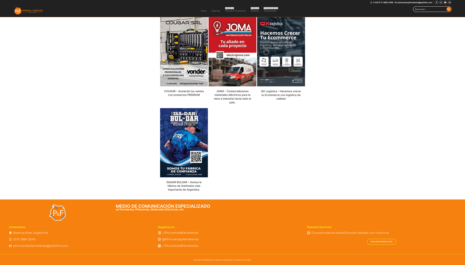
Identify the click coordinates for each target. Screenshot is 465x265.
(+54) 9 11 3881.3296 (383, 2)
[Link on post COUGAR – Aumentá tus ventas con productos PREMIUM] (184, 51)
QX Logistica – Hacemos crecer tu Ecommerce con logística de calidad (281, 95)
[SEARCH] (449, 9)
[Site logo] (28, 11)
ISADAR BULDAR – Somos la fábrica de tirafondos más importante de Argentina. (184, 186)
